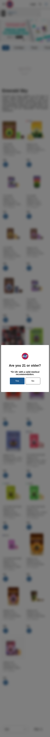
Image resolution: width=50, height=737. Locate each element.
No (32, 381)
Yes (17, 381)
